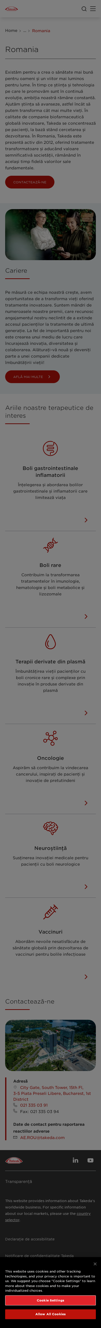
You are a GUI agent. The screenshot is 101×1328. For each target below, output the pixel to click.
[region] (50, 1292)
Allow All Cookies (50, 1314)
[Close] (95, 1264)
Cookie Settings (50, 1300)
